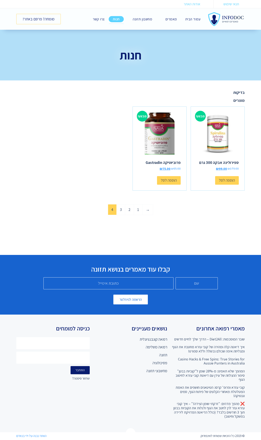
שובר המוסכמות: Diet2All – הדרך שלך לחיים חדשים (209, 339)
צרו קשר (99, 19)
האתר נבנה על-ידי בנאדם (31, 436)
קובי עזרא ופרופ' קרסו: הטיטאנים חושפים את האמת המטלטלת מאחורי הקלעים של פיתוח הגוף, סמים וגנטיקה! (210, 391)
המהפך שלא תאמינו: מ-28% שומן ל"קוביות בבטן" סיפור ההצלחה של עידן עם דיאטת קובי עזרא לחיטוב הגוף (210, 375)
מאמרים (171, 19)
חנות (116, 19)
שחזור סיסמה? (81, 379)
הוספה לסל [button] (227, 180)
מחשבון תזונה (142, 19)
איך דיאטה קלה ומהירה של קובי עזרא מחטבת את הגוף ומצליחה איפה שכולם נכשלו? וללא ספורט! (208, 349)
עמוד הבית (193, 19)
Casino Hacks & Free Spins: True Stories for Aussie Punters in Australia (211, 361)
